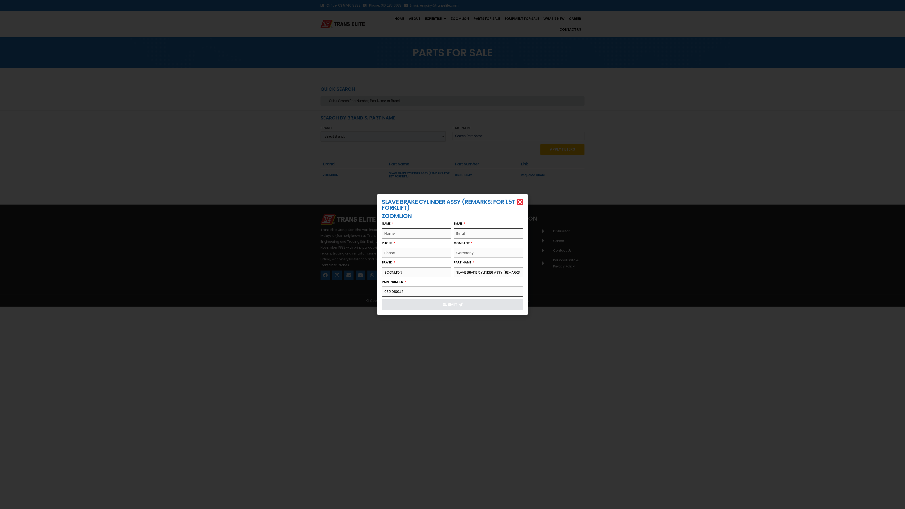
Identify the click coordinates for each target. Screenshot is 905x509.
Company (462, 243)
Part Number (393, 282)
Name (386, 223)
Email (458, 223)
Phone (387, 243)
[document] (452, 254)
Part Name (463, 262)
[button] (520, 202)
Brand (387, 262)
